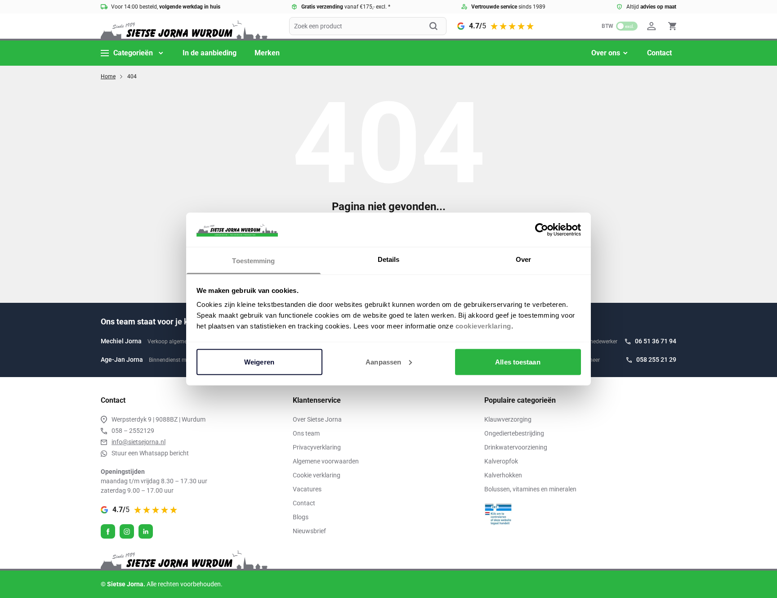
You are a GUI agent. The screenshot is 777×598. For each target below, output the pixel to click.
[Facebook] (108, 531)
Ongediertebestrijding (514, 433)
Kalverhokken (503, 475)
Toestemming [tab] (253, 261)
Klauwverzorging (507, 419)
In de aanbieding (210, 53)
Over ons (605, 53)
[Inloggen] (653, 26)
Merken (267, 53)
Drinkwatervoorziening (515, 447)
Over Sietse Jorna (317, 419)
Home (108, 76)
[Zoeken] (438, 26)
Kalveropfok (501, 461)
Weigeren (259, 361)
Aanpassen (383, 361)
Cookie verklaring (316, 475)
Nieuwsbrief (309, 531)
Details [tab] (389, 259)
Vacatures (307, 489)
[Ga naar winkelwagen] (672, 26)
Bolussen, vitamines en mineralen (530, 489)
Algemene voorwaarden (326, 461)
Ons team (306, 433)
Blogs (300, 517)
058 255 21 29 (656, 359)
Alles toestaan (517, 361)
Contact (659, 53)
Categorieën (133, 53)
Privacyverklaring (317, 447)
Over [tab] (523, 259)
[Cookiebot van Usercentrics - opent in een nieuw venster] (541, 229)
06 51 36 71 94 (655, 341)
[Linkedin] (145, 531)
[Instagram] (127, 531)
